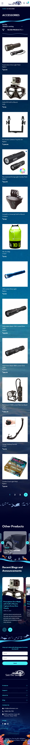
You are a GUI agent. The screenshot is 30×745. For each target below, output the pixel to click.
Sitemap (23, 740)
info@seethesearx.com (11, 708)
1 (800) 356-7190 (9, 711)
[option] (15, 542)
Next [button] (27, 542)
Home (4, 8)
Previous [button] (2, 542)
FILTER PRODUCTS (14, 30)
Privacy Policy (15, 740)
